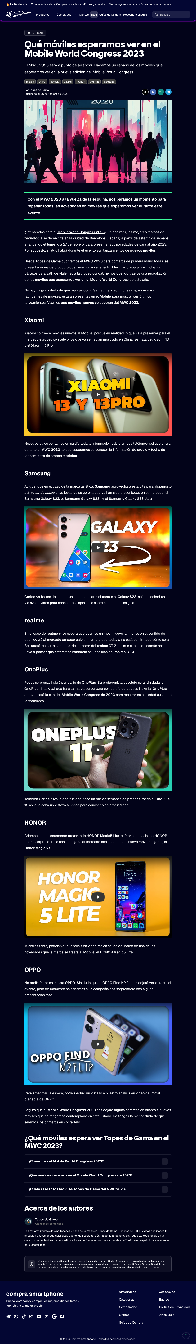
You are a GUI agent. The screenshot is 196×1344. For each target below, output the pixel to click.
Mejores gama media (122, 4)
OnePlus (94, 81)
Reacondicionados (135, 14)
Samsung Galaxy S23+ (83, 498)
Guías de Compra (110, 14)
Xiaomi (68, 81)
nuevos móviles (143, 250)
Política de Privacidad (174, 1307)
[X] (46, 1316)
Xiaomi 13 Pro (42, 345)
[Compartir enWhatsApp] (161, 92)
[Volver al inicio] (186, 1335)
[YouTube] (39, 1316)
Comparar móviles (67, 4)
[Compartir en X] (145, 92)
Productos (42, 14)
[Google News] (54, 1316)
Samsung (109, 81)
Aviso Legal (167, 1315)
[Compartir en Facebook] (153, 92)
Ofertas (84, 14)
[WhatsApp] (16, 1316)
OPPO (42, 81)
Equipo (164, 1299)
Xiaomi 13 (161, 339)
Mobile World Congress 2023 (81, 232)
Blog (94, 14)
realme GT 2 (106, 645)
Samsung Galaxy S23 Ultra (130, 498)
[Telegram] (8, 1316)
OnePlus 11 (33, 688)
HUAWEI (54, 81)
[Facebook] (62, 1316)
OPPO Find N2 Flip (117, 983)
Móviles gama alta (93, 4)
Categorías (126, 1299)
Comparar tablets (41, 4)
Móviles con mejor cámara (154, 4)
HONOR (81, 81)
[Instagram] (31, 1316)
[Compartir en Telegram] (168, 92)
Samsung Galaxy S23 (41, 498)
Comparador (65, 14)
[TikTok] (23, 1316)
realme (30, 81)
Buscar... (165, 14)
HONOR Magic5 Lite (103, 835)
